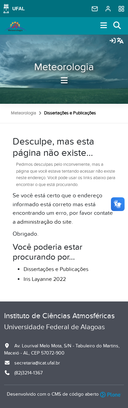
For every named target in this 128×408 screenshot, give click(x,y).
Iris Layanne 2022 (45, 279)
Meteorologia (64, 67)
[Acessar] (112, 41)
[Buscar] (117, 26)
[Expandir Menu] (104, 26)
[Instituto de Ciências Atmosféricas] (15, 26)
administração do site (44, 222)
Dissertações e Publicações (56, 269)
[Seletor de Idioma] (120, 41)
